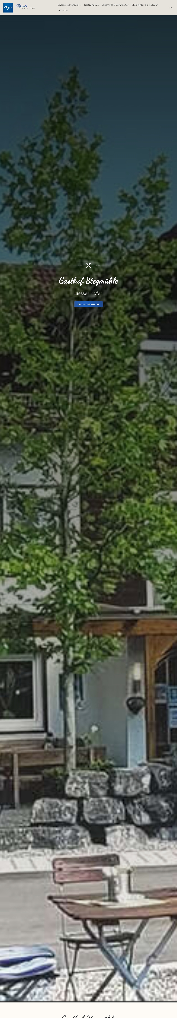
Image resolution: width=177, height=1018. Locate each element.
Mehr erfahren (88, 304)
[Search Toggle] (171, 7)
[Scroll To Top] (172, 1015)
